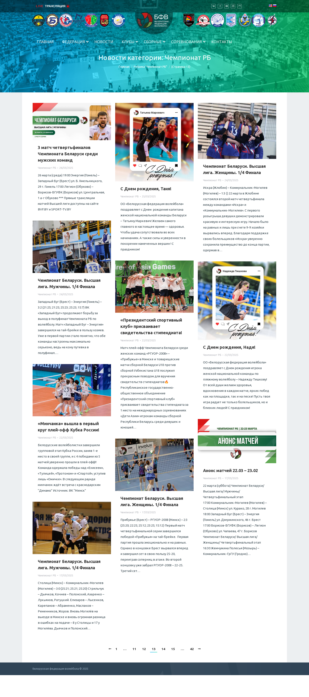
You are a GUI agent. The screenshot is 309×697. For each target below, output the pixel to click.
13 (154, 649)
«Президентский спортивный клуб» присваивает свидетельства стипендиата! (151, 326)
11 (134, 649)
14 (163, 649)
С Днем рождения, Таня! (145, 188)
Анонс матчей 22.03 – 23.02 (230, 470)
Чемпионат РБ (47, 167)
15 (173, 649)
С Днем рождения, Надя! (229, 347)
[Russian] (274, 5)
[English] (270, 5)
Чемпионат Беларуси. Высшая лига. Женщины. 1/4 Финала (234, 169)
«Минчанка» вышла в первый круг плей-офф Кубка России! (68, 426)
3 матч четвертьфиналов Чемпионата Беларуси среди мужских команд (68, 153)
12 (144, 649)
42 (192, 649)
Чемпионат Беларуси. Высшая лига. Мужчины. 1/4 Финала (69, 283)
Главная (124, 66)
